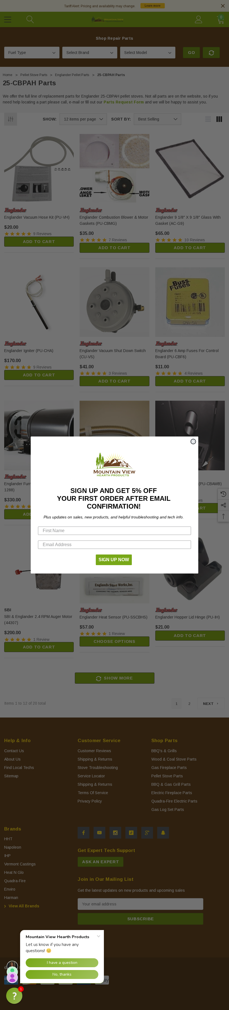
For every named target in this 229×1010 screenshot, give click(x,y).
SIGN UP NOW (114, 559)
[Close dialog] (193, 441)
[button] (14, 996)
